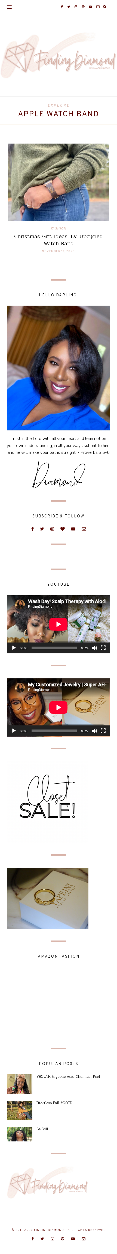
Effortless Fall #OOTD (54, 1103)
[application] (58, 624)
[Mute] (94, 648)
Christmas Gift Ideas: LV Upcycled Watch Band (58, 240)
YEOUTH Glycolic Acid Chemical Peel (68, 1076)
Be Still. (42, 1129)
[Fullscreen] (103, 648)
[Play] (14, 648)
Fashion (58, 228)
